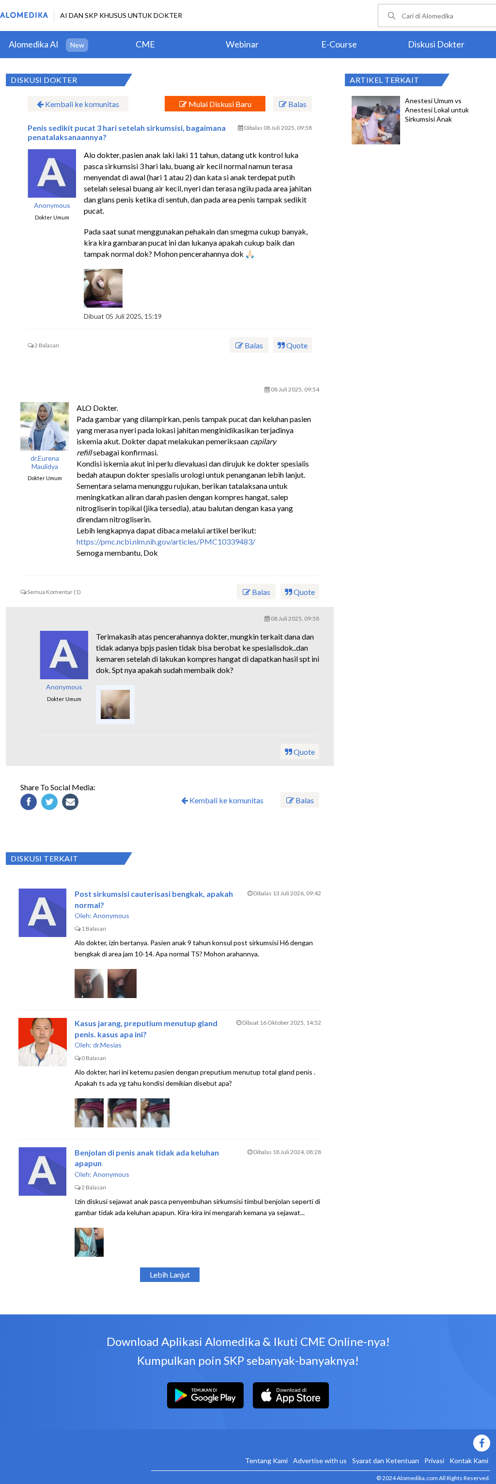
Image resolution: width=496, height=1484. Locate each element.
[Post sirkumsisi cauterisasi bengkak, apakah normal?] (42, 913)
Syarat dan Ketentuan (385, 1460)
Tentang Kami (266, 1460)
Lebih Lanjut (170, 1274)
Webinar (242, 44)
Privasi (434, 1460)
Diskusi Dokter (436, 44)
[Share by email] (71, 803)
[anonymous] (52, 173)
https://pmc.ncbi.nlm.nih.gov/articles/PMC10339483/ (166, 541)
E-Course (339, 44)
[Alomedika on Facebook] (320, 1443)
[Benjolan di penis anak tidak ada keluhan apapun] (42, 1171)
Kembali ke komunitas (81, 104)
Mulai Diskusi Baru (219, 104)
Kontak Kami (469, 1460)
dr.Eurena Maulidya (45, 462)
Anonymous (52, 205)
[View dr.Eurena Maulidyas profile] (44, 426)
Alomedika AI (34, 44)
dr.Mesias (107, 1045)
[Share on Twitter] (51, 803)
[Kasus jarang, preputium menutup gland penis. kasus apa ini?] (42, 1042)
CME (145, 44)
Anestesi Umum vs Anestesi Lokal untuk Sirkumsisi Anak (437, 109)
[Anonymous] (64, 655)
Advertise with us (320, 1460)
